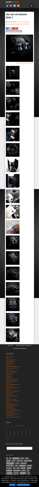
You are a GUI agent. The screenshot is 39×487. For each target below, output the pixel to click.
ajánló (7, 358)
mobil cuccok (9, 392)
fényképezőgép (10, 465)
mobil (23, 473)
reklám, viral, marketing (11, 400)
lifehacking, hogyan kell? (12, 387)
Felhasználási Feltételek (19, 348)
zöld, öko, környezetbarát (12, 417)
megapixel (16, 473)
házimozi (29, 466)
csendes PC (9, 363)
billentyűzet (20, 460)
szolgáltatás (9, 407)
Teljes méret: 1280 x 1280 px (24, 63)
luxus (7, 389)
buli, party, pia (9, 361)
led (28, 471)
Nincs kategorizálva (11, 396)
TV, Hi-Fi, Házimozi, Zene (12, 410)
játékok (7, 382)
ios (14, 468)
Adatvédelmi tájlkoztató (23, 485)
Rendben (12, 485)
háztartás (8, 378)
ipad (18, 468)
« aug (7, 438)
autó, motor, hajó (10, 360)
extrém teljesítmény (10, 371)
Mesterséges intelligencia (12, 391)
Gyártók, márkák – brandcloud (24, 345)
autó (8, 461)
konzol (23, 470)
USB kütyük (9, 412)
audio (27, 458)
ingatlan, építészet (10, 381)
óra (7, 397)
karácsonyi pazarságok (11, 384)
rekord (7, 402)
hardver (8, 376)
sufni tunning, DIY (10, 404)
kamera (9, 471)
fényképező (23, 463)
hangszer (8, 374)
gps (16, 466)
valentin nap (9, 415)
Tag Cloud (10, 345)
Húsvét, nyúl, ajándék (11, 379)
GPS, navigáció (10, 373)
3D (7, 458)
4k (10, 458)
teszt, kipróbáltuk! (10, 409)
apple (22, 458)
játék (29, 468)
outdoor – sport (9, 399)
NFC (29, 473)
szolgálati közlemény (11, 405)
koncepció (8, 386)
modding (8, 394)
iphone (23, 468)
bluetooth (28, 461)
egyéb (7, 369)
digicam (17, 463)
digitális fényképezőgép (12, 366)
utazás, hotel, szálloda (11, 414)
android (16, 458)
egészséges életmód (11, 368)
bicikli (13, 461)
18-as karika (9, 356)
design (7, 364)
